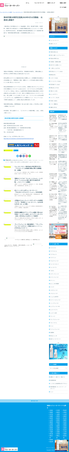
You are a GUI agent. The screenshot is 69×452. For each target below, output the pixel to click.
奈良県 (58, 433)
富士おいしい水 (53, 335)
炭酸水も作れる (53, 107)
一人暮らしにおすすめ (55, 68)
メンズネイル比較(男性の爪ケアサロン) (58, 383)
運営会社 (65, 447)
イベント (16, 150)
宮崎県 (65, 433)
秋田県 (51, 418)
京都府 (58, 427)
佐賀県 (65, 425)
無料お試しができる (54, 87)
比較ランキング (53, 43)
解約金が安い (53, 74)
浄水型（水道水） (54, 100)
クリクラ (33, 28)
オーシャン (52, 280)
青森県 (51, 412)
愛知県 (58, 422)
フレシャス (52, 316)
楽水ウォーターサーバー (55, 339)
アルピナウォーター (54, 260)
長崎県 (65, 427)
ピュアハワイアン (54, 309)
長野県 (58, 416)
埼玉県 (51, 429)
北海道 (51, 410)
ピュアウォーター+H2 (55, 306)
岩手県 (51, 414)
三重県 (58, 423)
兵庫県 (58, 431)
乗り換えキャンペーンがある (56, 71)
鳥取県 (58, 439)
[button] (66, 368)
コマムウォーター (54, 293)
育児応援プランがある (55, 84)
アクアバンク (53, 257)
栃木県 (51, 425)
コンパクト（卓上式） (55, 97)
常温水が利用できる (54, 58)
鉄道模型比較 (53, 380)
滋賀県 (58, 425)
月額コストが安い (54, 91)
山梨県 (58, 414)
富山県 (51, 441)
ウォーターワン (53, 267)
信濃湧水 (52, 332)
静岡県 (58, 420)
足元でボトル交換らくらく (56, 65)
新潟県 (51, 439)
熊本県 (65, 429)
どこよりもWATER (54, 296)
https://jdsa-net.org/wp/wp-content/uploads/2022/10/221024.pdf (19, 138)
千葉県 (51, 431)
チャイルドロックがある (55, 81)
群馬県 (51, 427)
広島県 (65, 412)
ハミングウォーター (54, 303)
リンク (51, 391)
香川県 (65, 418)
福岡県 (65, 423)
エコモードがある (54, 78)
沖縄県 (65, 439)
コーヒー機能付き (54, 104)
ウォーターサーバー (8, 150)
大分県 (65, 431)
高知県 (65, 422)
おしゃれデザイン (54, 94)
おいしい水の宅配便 (54, 283)
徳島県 (65, 416)
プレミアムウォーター (55, 319)
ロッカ (51, 326)
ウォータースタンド (54, 264)
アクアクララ (53, 247)
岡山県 (65, 410)
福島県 (51, 422)
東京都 (51, 433)
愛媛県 (65, 420)
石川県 (58, 410)
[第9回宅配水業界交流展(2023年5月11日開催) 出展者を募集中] (23, 156)
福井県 (58, 412)
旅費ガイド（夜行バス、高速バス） (57, 377)
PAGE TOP (35, 400)
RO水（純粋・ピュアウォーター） (57, 55)
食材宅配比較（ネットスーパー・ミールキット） (58, 387)
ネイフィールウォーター (55, 299)
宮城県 (51, 416)
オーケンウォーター (54, 277)
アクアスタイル (53, 251)
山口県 (65, 414)
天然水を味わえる (54, 52)
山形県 (51, 420)
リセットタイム (53, 322)
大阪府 (58, 429)
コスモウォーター (54, 290)
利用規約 (59, 447)
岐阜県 (58, 418)
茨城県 (51, 423)
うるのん (52, 270)
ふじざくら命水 (53, 312)
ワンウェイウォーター (55, 329)
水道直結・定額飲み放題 (55, 61)
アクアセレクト (53, 254)
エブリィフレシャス (54, 273)
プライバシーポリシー (51, 447)
